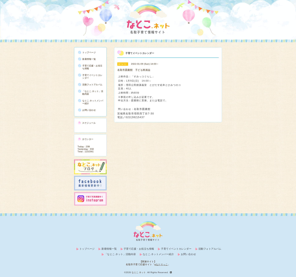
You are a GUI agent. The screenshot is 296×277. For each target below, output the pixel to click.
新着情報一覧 (89, 59)
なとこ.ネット (139, 272)
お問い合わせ (89, 110)
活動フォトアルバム (92, 84)
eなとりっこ (161, 264)
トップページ (89, 52)
